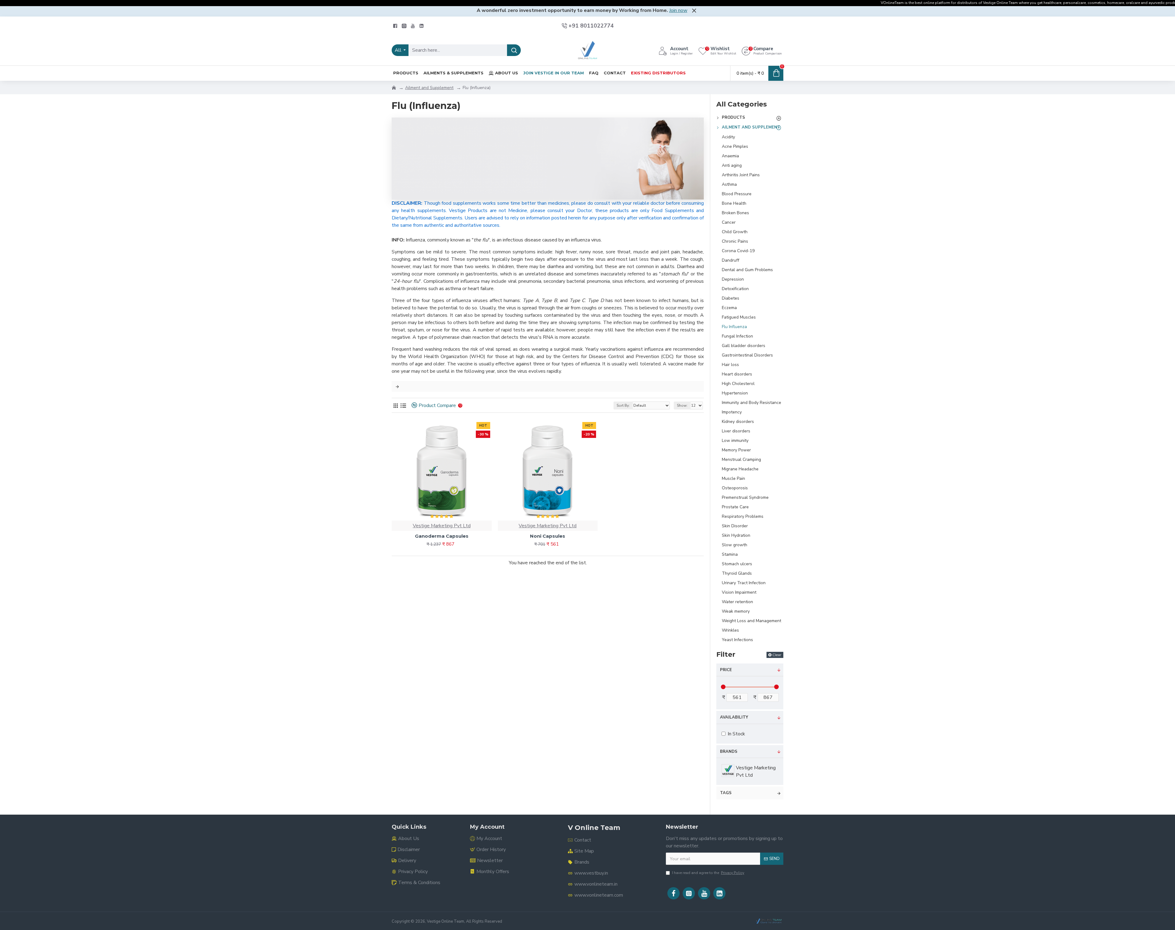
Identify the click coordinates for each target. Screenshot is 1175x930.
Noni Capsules (547, 536)
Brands (728, 751)
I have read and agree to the (708, 872)
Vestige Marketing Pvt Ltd (442, 525)
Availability (734, 717)
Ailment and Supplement (429, 88)
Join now (678, 10)
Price (726, 670)
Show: (682, 405)
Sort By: (623, 405)
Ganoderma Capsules (441, 536)
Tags (726, 793)
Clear (776, 654)
